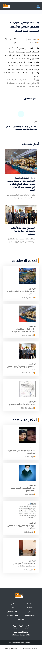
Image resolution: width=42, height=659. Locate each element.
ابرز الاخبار (32, 289)
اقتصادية (30, 608)
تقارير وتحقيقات (12, 615)
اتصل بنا (21, 619)
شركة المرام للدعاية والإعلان (14, 648)
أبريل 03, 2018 (29, 457)
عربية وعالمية (30, 615)
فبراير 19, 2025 (29, 494)
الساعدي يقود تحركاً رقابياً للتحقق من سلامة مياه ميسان (23, 231)
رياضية (30, 611)
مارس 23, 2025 (29, 532)
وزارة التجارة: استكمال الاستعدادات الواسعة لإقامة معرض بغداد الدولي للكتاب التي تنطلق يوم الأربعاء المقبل (21, 184)
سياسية (33, 448)
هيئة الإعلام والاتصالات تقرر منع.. (21, 404)
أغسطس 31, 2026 (28, 298)
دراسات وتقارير (12, 611)
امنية (12, 604)
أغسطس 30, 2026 (27, 408)
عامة (12, 608)
